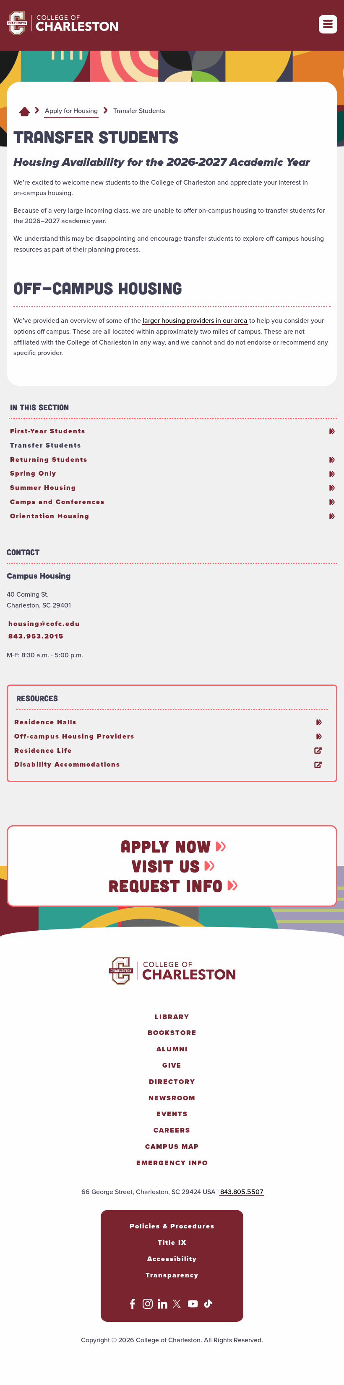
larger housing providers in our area (195, 320)
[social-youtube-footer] (193, 1306)
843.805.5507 (241, 1191)
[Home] (24, 111)
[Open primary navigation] (328, 24)
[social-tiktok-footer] (208, 1306)
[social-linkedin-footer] (163, 1306)
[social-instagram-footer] (148, 1306)
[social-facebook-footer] (133, 1306)
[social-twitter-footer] (178, 1306)
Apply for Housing (71, 110)
